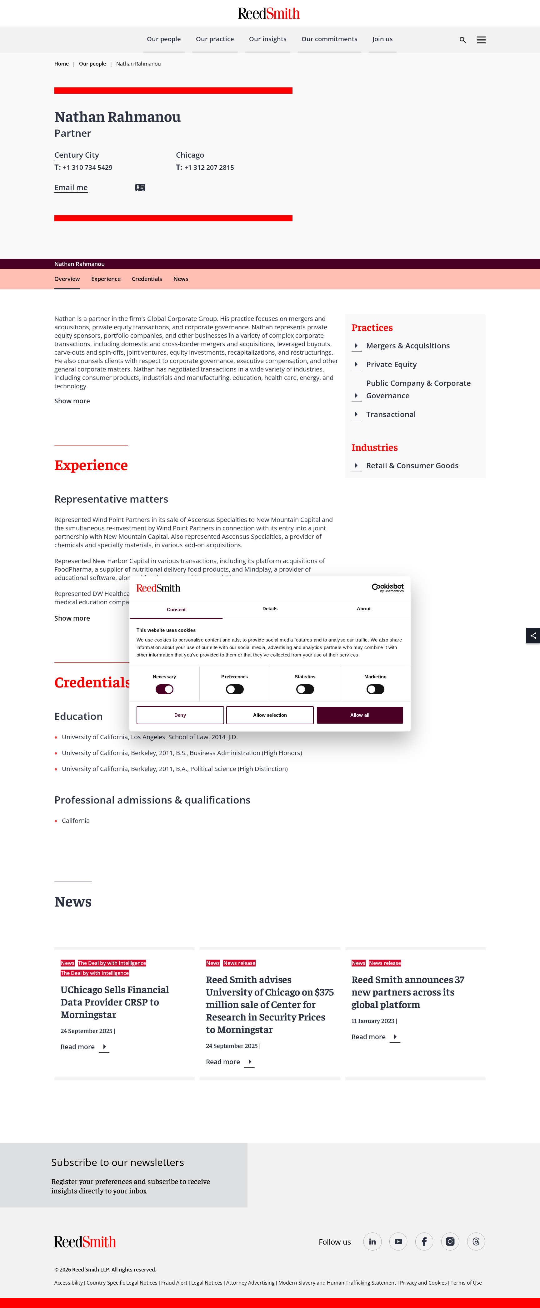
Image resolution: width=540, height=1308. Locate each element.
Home (61, 63)
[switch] (235, 689)
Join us (382, 39)
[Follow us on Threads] (476, 1241)
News (180, 279)
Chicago (190, 155)
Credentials (147, 279)
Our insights (268, 39)
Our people (164, 39)
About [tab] (364, 609)
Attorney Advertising (250, 1282)
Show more (72, 618)
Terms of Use (466, 1282)
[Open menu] (481, 40)
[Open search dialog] (463, 40)
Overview (67, 279)
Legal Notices (206, 1282)
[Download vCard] (140, 187)
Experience (106, 279)
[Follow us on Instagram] (450, 1241)
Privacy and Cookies (423, 1282)
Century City (76, 155)
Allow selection (270, 715)
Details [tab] (270, 609)
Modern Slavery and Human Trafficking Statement (337, 1282)
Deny (180, 715)
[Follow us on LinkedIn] (372, 1241)
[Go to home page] (270, 13)
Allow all (359, 715)
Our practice (215, 39)
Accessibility (68, 1282)
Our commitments (330, 39)
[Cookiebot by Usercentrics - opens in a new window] (376, 588)
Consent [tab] (176, 609)
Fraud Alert (174, 1282)
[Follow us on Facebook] (424, 1241)
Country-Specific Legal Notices (122, 1282)
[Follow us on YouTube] (398, 1241)
